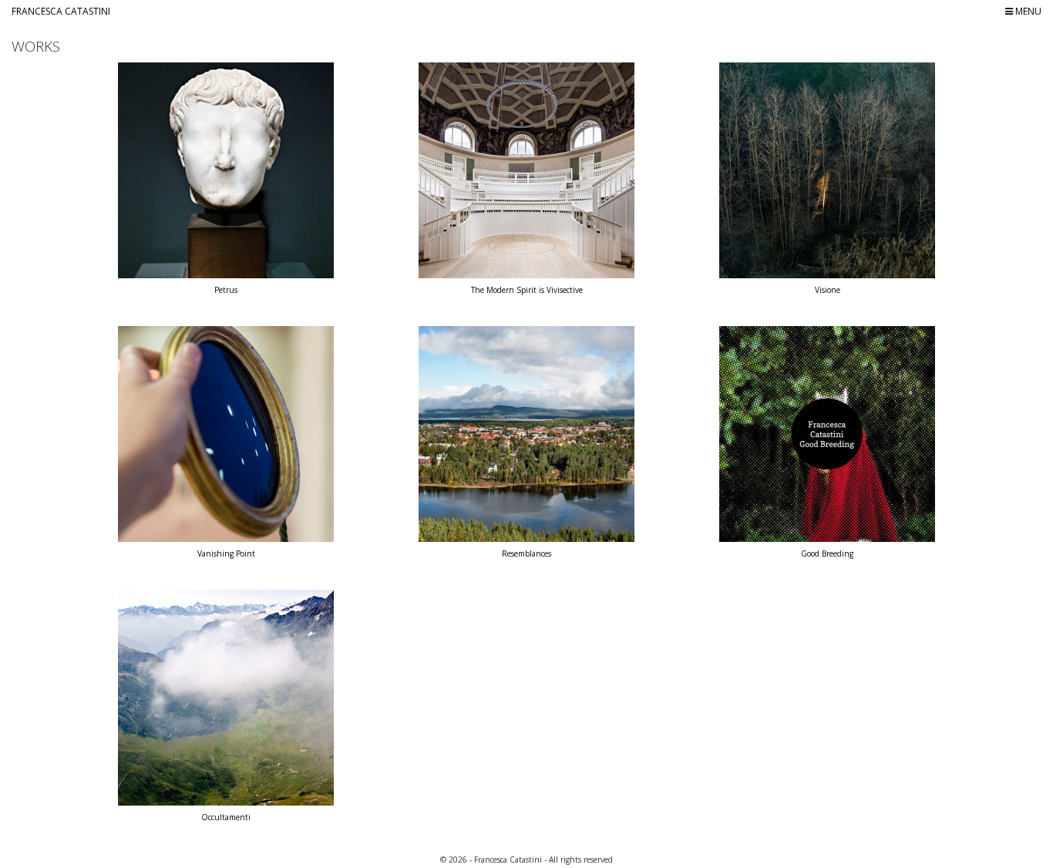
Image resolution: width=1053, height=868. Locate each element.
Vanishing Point (226, 553)
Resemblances (526, 553)
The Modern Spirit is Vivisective (527, 289)
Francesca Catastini (61, 11)
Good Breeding (827, 553)
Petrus (225, 289)
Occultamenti (226, 817)
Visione (827, 289)
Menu (1027, 11)
